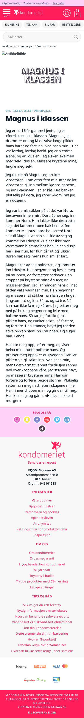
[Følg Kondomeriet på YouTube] (47, 422)
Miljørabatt (42, 570)
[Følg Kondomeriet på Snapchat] (27, 422)
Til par (50, 24)
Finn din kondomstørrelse (42, 628)
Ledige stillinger (42, 587)
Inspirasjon (42, 111)
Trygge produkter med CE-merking (42, 581)
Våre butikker (42, 500)
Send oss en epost (42, 462)
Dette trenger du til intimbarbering (42, 633)
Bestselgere (71, 24)
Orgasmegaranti (42, 558)
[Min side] (67, 13)
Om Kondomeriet (42, 553)
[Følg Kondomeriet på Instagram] (17, 422)
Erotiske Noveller (19, 111)
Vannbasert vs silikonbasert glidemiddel (42, 622)
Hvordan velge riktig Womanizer (42, 645)
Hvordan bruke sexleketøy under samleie (42, 651)
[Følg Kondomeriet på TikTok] (42, 431)
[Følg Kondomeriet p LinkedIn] (67, 422)
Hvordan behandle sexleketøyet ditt (42, 616)
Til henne (12, 24)
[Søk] (76, 36)
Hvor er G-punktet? (42, 639)
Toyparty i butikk (42, 576)
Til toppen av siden (42, 712)
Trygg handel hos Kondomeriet (42, 564)
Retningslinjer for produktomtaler (42, 529)
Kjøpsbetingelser (41, 506)
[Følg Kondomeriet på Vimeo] (57, 422)
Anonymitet (58, 3)
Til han (31, 24)
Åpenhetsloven (42, 518)
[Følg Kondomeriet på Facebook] (37, 422)
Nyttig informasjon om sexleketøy (42, 610)
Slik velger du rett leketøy (42, 605)
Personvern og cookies (42, 512)
